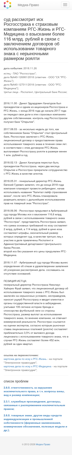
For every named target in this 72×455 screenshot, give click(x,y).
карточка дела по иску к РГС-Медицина (27, 366)
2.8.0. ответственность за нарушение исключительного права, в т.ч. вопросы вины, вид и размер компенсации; (34, 391)
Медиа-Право (28, 4)
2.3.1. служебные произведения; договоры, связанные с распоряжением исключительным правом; (34, 405)
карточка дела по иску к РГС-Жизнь (25, 359)
